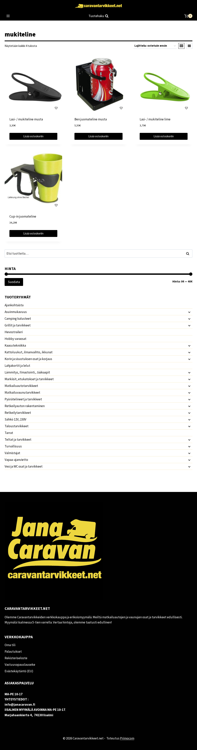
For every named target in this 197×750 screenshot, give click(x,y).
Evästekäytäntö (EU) (19, 671)
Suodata (14, 282)
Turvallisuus (13, 446)
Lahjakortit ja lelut (17, 365)
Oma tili (10, 645)
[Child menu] (188, 312)
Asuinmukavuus (16, 312)
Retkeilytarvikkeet (18, 413)
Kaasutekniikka (15, 345)
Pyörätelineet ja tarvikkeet (23, 399)
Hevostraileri (14, 332)
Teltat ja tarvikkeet (18, 439)
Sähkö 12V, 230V (15, 419)
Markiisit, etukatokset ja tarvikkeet (29, 379)
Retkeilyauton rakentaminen (25, 406)
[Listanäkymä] (189, 46)
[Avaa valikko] (8, 16)
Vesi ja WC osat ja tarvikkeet (24, 466)
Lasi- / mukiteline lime (155, 119)
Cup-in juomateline (22, 216)
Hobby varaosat (15, 339)
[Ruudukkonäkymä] (181, 46)
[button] (45, 108)
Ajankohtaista (14, 305)
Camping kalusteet (18, 318)
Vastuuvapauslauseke (20, 664)
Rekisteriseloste (16, 658)
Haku (188, 253)
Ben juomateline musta (90, 119)
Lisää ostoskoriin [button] (33, 136)
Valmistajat (12, 453)
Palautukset (13, 651)
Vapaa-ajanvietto (16, 460)
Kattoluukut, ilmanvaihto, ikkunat (29, 352)
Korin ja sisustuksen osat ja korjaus (28, 359)
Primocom (127, 738)
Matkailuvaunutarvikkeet (22, 392)
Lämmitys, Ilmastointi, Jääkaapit (27, 372)
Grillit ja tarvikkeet (18, 325)
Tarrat (9, 433)
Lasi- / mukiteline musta (26, 119)
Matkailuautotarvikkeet (21, 386)
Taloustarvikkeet (16, 426)
